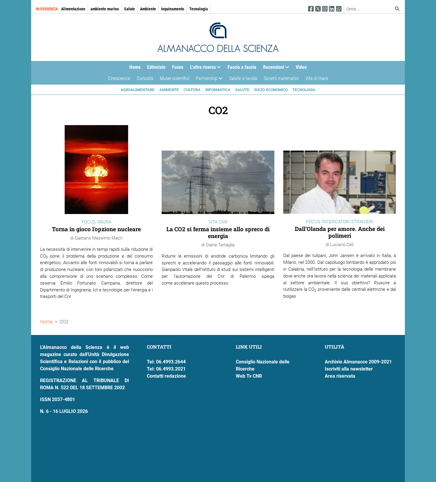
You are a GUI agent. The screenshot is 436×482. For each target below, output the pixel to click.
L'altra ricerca (201, 68)
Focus (177, 67)
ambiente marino (104, 9)
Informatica (217, 89)
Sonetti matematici (281, 78)
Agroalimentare (138, 89)
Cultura (192, 89)
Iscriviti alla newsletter (349, 369)
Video (301, 67)
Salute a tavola (243, 78)
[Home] (218, 37)
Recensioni (272, 68)
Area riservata (340, 376)
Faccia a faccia (241, 67)
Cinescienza (119, 78)
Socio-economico (271, 89)
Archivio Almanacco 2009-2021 (358, 362)
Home (135, 67)
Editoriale (156, 67)
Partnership (204, 80)
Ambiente (148, 9)
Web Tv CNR (249, 376)
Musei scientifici (174, 78)
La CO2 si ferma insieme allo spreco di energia (218, 232)
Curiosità (145, 78)
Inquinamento (172, 9)
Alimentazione (73, 9)
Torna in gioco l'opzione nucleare (96, 229)
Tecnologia (198, 9)
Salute (129, 9)
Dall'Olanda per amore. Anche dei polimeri (340, 232)
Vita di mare (316, 78)
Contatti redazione (166, 376)
